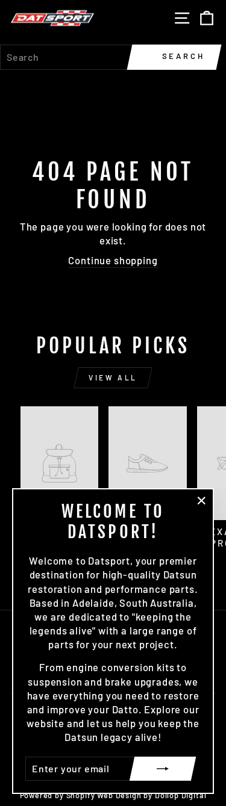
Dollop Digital (181, 795)
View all (113, 377)
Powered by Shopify (57, 795)
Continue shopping (112, 260)
